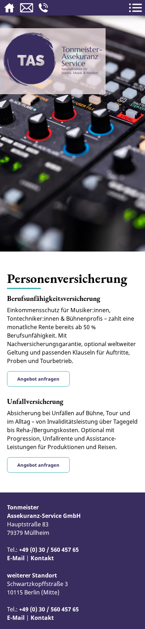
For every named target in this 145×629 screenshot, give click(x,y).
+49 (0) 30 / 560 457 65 (49, 550)
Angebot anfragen (38, 379)
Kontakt (42, 558)
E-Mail (16, 558)
